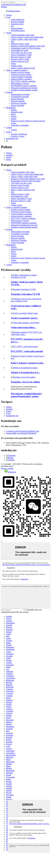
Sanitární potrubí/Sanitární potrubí (24, 90)
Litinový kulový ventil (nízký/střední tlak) (27, 37)
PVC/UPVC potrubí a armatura (23, 81)
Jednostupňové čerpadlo (20, 94)
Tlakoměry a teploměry (20, 125)
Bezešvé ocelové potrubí (20, 72)
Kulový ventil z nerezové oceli (23, 68)
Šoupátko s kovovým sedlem (25, 382)
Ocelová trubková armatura (21, 77)
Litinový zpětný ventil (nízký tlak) (24, 39)
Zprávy (9, 132)
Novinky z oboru (17, 136)
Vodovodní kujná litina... (23, 327)
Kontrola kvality (17, 24)
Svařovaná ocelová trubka (21, 75)
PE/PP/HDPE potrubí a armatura (24, 86)
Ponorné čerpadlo (18, 101)
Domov (9, 15)
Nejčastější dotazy (18, 30)
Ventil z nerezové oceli (20, 61)
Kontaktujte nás (12, 138)
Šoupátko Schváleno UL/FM (25, 294)
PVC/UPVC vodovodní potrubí (27, 351)
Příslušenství (11, 108)
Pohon (13, 64)
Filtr (12, 42)
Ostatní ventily (16, 66)
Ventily (9, 33)
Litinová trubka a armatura (21, 79)
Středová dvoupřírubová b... (25, 372)
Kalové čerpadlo (17, 99)
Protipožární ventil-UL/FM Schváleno (26, 48)
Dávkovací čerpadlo (19, 103)
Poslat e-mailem (7, 468)
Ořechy (14, 116)
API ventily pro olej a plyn (21, 53)
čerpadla (9, 92)
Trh (12, 26)
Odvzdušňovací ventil (19, 50)
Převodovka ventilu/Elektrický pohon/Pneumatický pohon (26, 395)
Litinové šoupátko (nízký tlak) (22, 35)
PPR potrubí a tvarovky (20, 83)
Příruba (14, 110)
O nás (8, 17)
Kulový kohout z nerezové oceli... (27, 363)
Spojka (13, 119)
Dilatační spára (17, 112)
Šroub (13, 114)
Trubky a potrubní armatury (16, 70)
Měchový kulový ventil (20, 44)
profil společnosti (17, 19)
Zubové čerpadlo (17, 105)
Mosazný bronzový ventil (21, 57)
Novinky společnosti (19, 134)
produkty (9, 155)
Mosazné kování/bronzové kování (24, 88)
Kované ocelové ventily (20, 59)
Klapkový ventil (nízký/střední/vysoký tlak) (28, 46)
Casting (9, 127)
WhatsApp (12, 472)
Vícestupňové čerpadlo (20, 97)
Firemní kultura (17, 28)
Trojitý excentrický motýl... (24, 318)
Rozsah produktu (17, 22)
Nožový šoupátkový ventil (21, 55)
